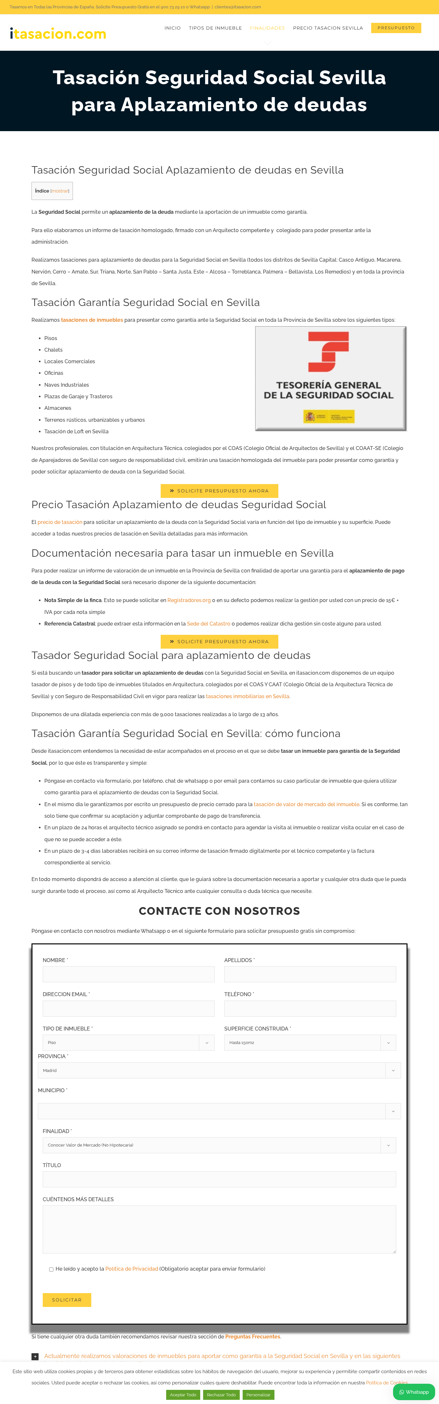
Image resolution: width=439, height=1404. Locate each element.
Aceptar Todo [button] (183, 1394)
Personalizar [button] (258, 1394)
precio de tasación (60, 522)
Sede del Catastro (208, 624)
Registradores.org (189, 600)
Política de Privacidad (132, 1269)
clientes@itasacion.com (238, 6)
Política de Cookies (387, 1383)
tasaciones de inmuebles (92, 320)
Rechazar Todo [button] (221, 1394)
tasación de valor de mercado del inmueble (306, 804)
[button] (219, 1360)
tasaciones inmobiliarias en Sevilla (247, 696)
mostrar (60, 191)
